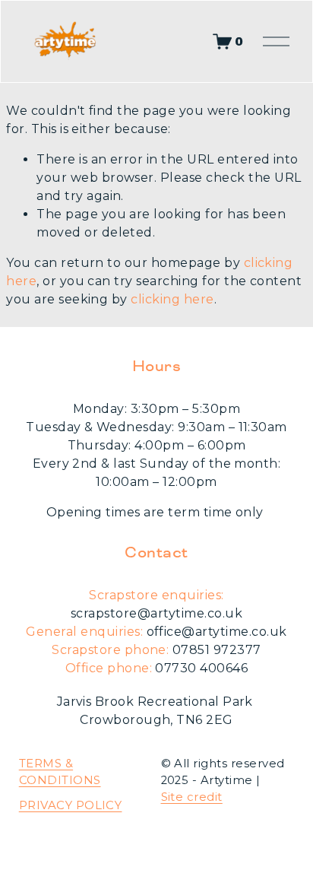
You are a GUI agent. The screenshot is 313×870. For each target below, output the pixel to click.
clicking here (172, 299)
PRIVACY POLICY (70, 805)
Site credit (192, 797)
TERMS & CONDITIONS (60, 772)
